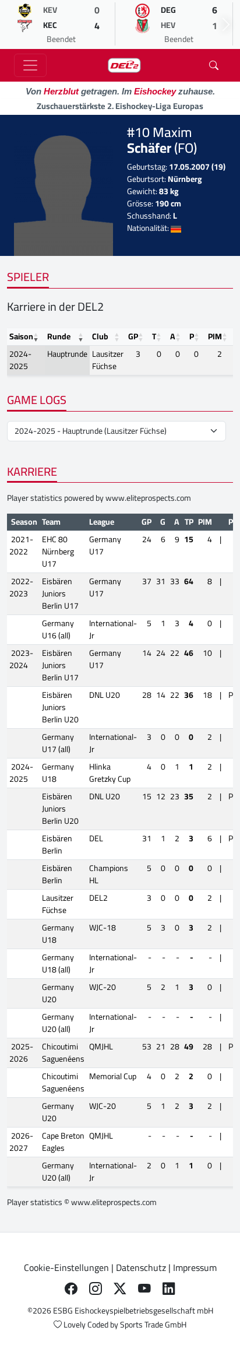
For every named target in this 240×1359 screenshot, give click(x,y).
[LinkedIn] (169, 1288)
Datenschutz (141, 1267)
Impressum (195, 1267)
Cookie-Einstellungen (66, 1267)
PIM (215, 336)
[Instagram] (95, 1288)
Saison (21, 336)
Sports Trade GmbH (153, 1324)
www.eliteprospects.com (148, 497)
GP (133, 336)
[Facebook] (71, 1288)
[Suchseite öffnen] (214, 65)
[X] (120, 1288)
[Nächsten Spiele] (226, 24)
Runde (58, 336)
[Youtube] (144, 1288)
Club (100, 336)
